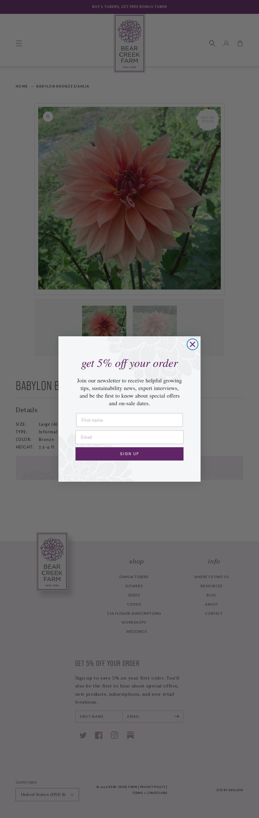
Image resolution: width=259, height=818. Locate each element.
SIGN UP (129, 453)
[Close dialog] (192, 344)
